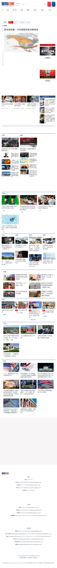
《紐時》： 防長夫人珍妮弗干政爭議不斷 (15, 162)
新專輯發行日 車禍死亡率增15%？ (20, 246)
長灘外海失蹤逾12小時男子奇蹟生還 (32, 105)
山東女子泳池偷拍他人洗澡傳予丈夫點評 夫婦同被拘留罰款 (9, 227)
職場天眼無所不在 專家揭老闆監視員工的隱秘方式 (7, 247)
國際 (28, 10)
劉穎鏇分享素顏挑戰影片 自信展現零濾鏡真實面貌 (47, 293)
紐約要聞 (6, 108)
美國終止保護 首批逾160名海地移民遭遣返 (15, 174)
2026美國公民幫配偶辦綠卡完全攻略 (45, 391)
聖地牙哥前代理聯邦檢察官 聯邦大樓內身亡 (15, 155)
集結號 (21, 312)
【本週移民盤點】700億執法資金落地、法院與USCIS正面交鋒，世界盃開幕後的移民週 (11, 393)
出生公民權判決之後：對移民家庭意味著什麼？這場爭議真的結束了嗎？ (45, 375)
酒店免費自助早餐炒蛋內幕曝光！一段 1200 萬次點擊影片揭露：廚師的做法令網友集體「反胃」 (50, 119)
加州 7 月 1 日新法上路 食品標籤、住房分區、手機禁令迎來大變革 (50, 110)
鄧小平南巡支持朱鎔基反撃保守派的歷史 (48, 311)
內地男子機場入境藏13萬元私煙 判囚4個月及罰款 (9, 207)
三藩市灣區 (17, 108)
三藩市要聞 (22, 108)
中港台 (35, 10)
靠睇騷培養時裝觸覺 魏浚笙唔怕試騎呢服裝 (21, 277)
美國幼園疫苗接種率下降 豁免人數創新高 (20, 261)
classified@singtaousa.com (34, 512)
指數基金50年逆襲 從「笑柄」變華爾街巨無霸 (15, 168)
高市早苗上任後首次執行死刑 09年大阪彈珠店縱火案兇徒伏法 (33, 173)
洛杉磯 (29, 108)
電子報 (15, 10)
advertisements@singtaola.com (44, 533)
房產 (4, 323)
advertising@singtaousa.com (34, 510)
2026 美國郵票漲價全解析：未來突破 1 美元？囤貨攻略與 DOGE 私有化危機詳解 (50, 102)
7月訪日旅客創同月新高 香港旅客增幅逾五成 (45, 207)
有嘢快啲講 (32, 319)
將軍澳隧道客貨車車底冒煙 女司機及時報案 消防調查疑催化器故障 (27, 208)
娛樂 (4, 272)
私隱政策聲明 (22, 557)
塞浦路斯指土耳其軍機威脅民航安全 (33, 160)
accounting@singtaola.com (37, 539)
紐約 (3, 108)
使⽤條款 (29, 557)
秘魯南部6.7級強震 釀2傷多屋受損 (28, 149)
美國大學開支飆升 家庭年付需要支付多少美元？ (34, 264)
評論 (3, 300)
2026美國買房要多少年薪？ (28, 337)
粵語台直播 (49, 4)
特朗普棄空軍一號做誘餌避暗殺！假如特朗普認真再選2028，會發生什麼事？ (35, 313)
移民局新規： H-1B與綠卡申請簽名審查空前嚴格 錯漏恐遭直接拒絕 (28, 375)
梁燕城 (45, 316)
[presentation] (21, 42)
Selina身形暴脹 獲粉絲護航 (21, 292)
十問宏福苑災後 (21, 310)
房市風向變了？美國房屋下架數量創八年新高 (11, 355)
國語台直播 (53, 4)
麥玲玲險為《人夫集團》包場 (21, 284)
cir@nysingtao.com (36, 487)
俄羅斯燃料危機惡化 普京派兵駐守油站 (33, 166)
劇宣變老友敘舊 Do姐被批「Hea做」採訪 (47, 277)
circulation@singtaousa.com (39, 515)
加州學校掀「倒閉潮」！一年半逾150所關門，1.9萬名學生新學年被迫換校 (34, 248)
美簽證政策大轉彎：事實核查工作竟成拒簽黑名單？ (28, 410)
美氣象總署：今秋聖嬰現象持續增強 (21, 30)
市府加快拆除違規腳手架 (7, 105)
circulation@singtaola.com (45, 536)
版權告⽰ (35, 557)
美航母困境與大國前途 (7, 311)
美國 (21, 10)
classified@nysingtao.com (33, 485)
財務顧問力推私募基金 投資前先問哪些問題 (48, 247)
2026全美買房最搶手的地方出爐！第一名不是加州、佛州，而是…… (11, 338)
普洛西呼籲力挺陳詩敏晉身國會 (20, 105)
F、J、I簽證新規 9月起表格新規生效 (10, 374)
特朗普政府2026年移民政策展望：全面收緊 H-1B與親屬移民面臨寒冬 (10, 410)
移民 (4, 361)
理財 (44, 235)
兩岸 (40, 210)
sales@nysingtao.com (36, 482)
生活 (3, 235)
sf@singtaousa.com (33, 507)
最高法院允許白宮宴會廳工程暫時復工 (10, 149)
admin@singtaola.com (36, 531)
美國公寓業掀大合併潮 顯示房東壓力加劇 (45, 337)
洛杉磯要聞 (33, 108)
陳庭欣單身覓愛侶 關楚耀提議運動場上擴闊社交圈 (46, 285)
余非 (18, 312)
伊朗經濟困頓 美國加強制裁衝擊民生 (33, 155)
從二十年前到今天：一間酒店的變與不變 (7, 262)
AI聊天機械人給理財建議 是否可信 (48, 262)
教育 (30, 235)
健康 (16, 235)
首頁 (7, 10)
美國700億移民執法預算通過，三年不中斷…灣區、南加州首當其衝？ (27, 392)
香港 (4, 210)
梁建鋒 (4, 314)
